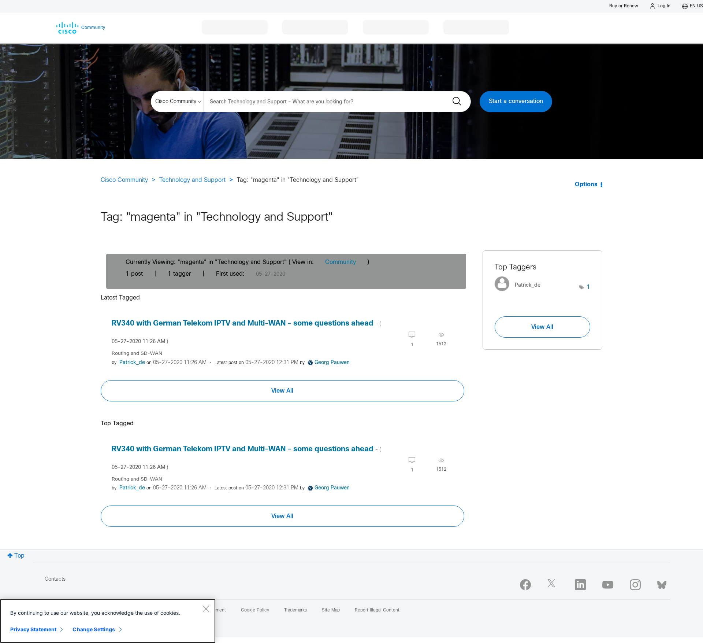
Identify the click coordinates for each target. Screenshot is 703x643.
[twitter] (552, 584)
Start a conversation (516, 101)
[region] (107, 621)
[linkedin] (580, 584)
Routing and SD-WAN (137, 353)
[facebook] (525, 584)
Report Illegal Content (377, 610)
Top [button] (19, 556)
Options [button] (586, 184)
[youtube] (607, 584)
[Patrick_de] (520, 293)
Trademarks (295, 610)
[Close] (205, 608)
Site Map (331, 610)
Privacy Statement (33, 629)
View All (282, 391)
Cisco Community (124, 180)
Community (340, 262)
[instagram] (635, 584)
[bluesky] (662, 583)
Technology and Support (192, 180)
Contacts (55, 579)
